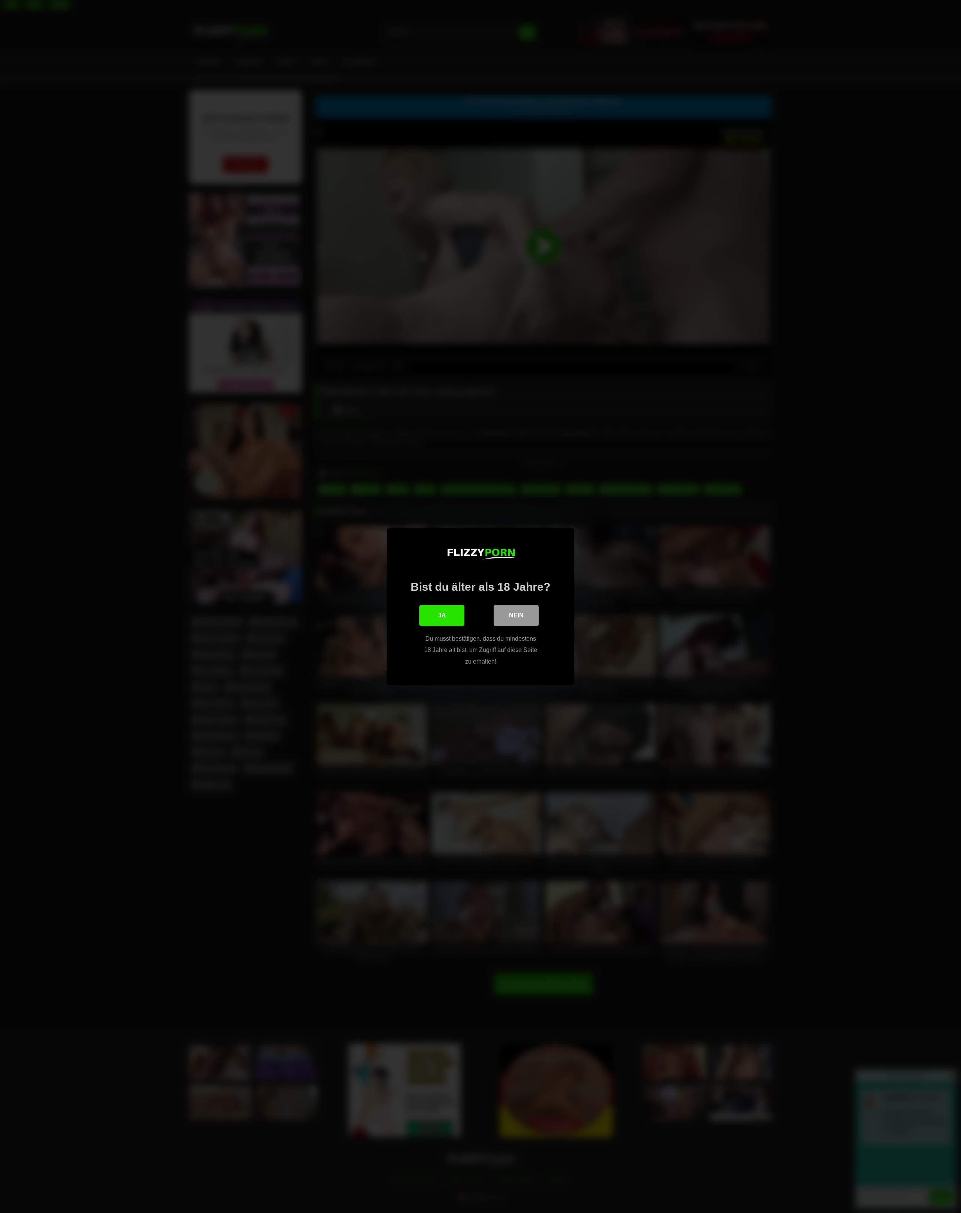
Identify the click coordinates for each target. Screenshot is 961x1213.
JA (442, 615)
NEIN (516, 615)
